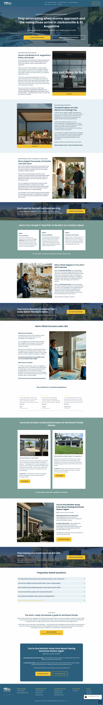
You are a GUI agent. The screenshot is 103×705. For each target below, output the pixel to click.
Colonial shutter (36, 189)
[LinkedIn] (9, 694)
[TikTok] (12, 694)
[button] (50, 4)
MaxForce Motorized (30, 91)
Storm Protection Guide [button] (72, 2)
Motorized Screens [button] (52, 2)
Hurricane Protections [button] (62, 2)
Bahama (27, 189)
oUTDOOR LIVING (76, 688)
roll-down (21, 189)
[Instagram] (7, 694)
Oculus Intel (66, 700)
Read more (22, 404)
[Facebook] (4, 694)
